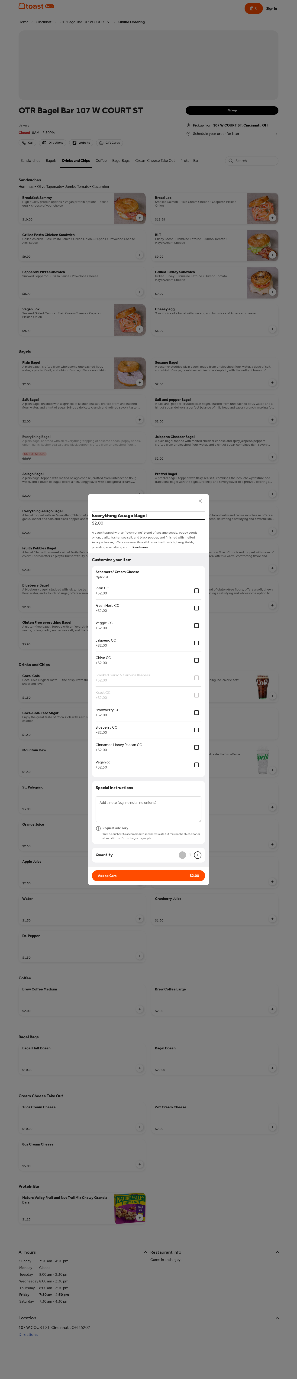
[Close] (200, 501)
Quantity (104, 854)
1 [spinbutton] (190, 854)
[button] (148, 875)
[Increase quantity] (197, 855)
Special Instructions (114, 787)
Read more (140, 547)
